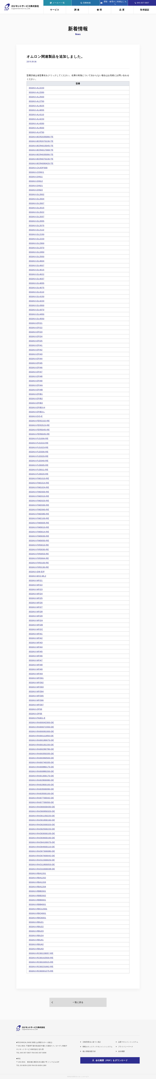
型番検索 (87, 3)
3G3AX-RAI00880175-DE (41, 767)
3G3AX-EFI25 (35, 341)
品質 (122, 10)
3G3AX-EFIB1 (36, 394)
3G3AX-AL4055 (36, 110)
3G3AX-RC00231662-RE (41, 966)
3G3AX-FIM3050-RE (39, 540)
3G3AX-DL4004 (36, 261)
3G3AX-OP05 (35, 714)
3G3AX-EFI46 (35, 367)
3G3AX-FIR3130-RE (39, 567)
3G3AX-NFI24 (36, 594)
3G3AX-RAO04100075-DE (42, 842)
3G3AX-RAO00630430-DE (42, 807)
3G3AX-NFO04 (36, 691)
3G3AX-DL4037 (36, 279)
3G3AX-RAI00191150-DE (41, 745)
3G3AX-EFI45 (35, 363)
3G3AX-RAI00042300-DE (41, 722)
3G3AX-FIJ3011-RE (38, 469)
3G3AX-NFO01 (36, 678)
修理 (100, 10)
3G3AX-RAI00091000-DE (41, 731)
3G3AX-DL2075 (36, 225)
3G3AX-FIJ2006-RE (38, 452)
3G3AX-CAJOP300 (38, 168)
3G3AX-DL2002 (36, 194)
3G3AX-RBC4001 (37, 913)
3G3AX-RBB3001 (37, 900)
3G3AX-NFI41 (36, 634)
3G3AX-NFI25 (36, 598)
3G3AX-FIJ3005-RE (38, 465)
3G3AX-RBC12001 (38, 909)
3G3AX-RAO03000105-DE (42, 833)
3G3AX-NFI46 (36, 656)
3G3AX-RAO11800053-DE (42, 864)
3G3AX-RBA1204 (37, 887)
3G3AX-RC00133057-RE (41, 953)
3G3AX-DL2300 (36, 243)
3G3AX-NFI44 (36, 647)
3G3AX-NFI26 (36, 603)
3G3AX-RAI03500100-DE (41, 793)
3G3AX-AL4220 (36, 119)
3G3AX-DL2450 (36, 252)
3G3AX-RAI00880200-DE (41, 771)
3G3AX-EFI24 (35, 336)
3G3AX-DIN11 (36, 177)
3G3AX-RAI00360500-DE (41, 758)
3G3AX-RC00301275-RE (41, 971)
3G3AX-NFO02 (36, 682)
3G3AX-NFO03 (36, 687)
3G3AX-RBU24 (36, 935)
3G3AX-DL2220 (36, 239)
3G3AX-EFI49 (35, 381)
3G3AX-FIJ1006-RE (38, 438)
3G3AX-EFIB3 (36, 403)
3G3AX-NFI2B (36, 625)
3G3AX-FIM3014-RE (39, 532)
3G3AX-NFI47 (36, 660)
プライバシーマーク (125, 1047)
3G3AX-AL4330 (36, 123)
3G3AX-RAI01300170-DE (41, 776)
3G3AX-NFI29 (36, 616)
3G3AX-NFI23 (36, 589)
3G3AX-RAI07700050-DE (41, 802)
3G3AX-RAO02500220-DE (42, 829)
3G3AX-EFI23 (35, 332)
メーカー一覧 (59, 3)
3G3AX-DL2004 (36, 199)
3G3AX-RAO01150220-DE (42, 816)
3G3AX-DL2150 (36, 234)
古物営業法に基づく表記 (92, 1042)
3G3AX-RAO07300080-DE (42, 851)
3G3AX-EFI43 (35, 354)
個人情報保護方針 (89, 1051)
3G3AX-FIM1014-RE (39, 483)
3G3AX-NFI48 (36, 665)
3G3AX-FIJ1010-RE (38, 443)
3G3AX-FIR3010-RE (39, 545)
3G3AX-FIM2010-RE (39, 496)
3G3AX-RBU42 (36, 944)
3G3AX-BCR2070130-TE (41, 141)
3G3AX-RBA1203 (37, 882)
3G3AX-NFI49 (36, 669)
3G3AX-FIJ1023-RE (38, 447)
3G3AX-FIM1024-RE (39, 487)
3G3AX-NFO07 (36, 705)
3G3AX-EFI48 (35, 376)
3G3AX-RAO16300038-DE (42, 869)
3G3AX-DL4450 (36, 314)
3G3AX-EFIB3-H (37, 407)
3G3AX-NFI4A (36, 674)
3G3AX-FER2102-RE (39, 421)
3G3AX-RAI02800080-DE (41, 780)
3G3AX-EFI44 (35, 358)
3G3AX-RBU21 (36, 922)
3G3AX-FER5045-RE (39, 430)
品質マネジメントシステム (128, 1042)
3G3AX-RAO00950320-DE (42, 811)
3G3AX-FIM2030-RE (39, 505)
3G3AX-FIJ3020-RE (38, 474)
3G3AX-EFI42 (35, 350)
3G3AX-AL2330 (36, 92)
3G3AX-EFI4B (36, 390)
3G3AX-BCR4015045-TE (41, 146)
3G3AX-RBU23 (36, 931)
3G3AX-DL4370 (36, 310)
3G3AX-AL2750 (36, 101)
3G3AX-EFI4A (36, 385)
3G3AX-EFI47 (35, 372)
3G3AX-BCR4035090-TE (41, 154)
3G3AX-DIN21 (36, 185)
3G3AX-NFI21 (36, 580)
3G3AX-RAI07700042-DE (41, 798)
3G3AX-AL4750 (36, 132)
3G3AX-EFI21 (35, 323)
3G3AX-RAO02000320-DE (42, 824)
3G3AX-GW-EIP (37, 572)
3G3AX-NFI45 (36, 651)
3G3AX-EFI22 (35, 327)
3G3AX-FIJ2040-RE (38, 461)
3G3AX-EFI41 (35, 345)
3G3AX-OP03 (35, 709)
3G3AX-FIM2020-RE (39, 500)
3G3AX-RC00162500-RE (41, 958)
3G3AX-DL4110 (36, 292)
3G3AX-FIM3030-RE (39, 536)
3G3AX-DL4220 (36, 301)
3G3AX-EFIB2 (36, 398)
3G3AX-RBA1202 (37, 878)
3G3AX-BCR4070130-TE (41, 159)
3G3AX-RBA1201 (37, 873)
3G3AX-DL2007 (36, 203)
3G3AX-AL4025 (36, 106)
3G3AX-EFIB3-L (37, 412)
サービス (54, 10)
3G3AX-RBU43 (36, 949)
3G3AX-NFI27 (36, 607)
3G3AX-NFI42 (36, 638)
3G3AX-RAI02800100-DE (41, 784)
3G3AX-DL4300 (36, 305)
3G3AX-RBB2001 (37, 891)
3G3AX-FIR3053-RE (39, 554)
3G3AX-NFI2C (36, 629)
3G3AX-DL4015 (36, 270)
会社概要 (121, 1051)
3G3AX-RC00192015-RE (41, 962)
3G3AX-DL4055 (36, 283)
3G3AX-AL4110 (36, 114)
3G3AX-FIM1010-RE (39, 478)
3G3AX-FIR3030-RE (39, 549)
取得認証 (144, 10)
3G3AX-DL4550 (36, 319)
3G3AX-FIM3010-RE (39, 527)
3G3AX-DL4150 (36, 296)
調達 (77, 10)
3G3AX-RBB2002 (37, 895)
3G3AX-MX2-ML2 (37, 576)
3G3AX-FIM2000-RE (39, 492)
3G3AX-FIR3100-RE (39, 563)
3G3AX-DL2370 (36, 248)
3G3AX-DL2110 (36, 230)
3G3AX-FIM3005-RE (39, 523)
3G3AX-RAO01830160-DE (42, 820)
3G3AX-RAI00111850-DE (41, 736)
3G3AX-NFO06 (36, 700)
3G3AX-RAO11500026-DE (42, 860)
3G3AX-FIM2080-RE (39, 514)
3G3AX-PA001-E (37, 718)
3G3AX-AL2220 (36, 88)
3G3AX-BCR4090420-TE (41, 163)
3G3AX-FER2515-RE (39, 425)
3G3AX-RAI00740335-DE (41, 762)
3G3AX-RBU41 (36, 940)
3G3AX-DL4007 (36, 265)
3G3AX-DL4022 (36, 274)
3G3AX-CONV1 (36, 172)
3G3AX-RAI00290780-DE (41, 749)
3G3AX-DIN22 (36, 190)
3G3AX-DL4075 (36, 288)
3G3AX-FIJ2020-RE (38, 456)
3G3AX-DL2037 (36, 216)
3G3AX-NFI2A (36, 620)
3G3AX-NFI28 (36, 611)
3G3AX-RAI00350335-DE (41, 753)
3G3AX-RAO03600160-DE (42, 838)
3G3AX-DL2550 (36, 256)
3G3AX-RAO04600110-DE (42, 847)
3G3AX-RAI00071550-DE (41, 727)
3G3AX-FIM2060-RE (39, 509)
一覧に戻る (78, 1002)
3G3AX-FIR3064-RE (39, 558)
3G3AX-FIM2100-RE (39, 518)
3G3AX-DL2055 (36, 221)
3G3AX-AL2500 (36, 97)
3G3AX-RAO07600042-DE (42, 856)
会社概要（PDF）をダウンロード (112, 1060)
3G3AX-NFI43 (36, 642)
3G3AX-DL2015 (36, 208)
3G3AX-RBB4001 (37, 904)
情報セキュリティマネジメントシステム (97, 1047)
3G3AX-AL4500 (36, 128)
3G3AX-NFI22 (36, 585)
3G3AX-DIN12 (36, 181)
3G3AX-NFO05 (36, 696)
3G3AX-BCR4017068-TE (41, 150)
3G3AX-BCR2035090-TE (41, 137)
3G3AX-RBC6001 (37, 918)
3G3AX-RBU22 (36, 926)
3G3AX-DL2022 (36, 212)
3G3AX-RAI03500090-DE (41, 789)
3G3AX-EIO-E (36, 416)
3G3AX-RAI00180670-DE (41, 740)
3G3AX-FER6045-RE (39, 434)
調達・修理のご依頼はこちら (115, 3)
